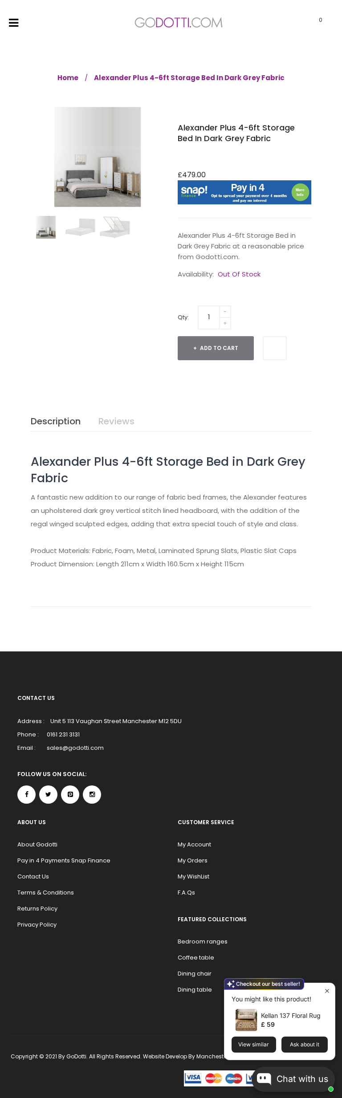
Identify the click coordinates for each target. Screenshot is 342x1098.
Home (67, 77)
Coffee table (196, 957)
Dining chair (195, 973)
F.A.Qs (186, 892)
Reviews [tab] (116, 421)
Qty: (183, 317)
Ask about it (304, 1044)
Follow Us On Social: (51, 774)
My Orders (193, 860)
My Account (194, 844)
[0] (308, 23)
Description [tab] (56, 421)
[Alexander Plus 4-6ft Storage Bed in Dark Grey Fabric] (46, 227)
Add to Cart (218, 348)
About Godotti (37, 844)
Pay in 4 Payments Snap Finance (63, 860)
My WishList (193, 876)
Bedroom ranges (203, 941)
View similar (253, 1044)
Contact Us (33, 876)
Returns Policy (37, 908)
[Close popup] (327, 991)
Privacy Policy (37, 924)
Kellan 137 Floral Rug (291, 1015)
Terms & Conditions (45, 892)
